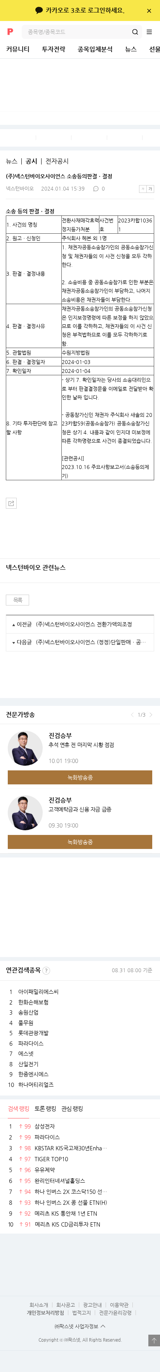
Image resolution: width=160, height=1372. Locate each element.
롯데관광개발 (33, 1033)
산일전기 (28, 1064)
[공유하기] (11, 503)
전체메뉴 (153, 32)
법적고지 (81, 1313)
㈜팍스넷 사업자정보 (76, 1326)
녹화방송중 (80, 777)
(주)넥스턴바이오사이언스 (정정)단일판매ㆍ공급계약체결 (92, 642)
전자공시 (57, 161)
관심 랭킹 (72, 1108)
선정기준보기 (46, 971)
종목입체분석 (95, 49)
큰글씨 (150, 189)
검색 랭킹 (18, 1108)
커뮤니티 (18, 49)
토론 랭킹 (45, 1108)
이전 (132, 714)
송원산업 (28, 1012)
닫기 (149, 10)
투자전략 (53, 49)
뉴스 (131, 49)
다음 (151, 714)
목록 (17, 600)
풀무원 (25, 1023)
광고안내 (92, 1305)
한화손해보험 (33, 1002)
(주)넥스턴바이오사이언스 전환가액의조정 (84, 624)
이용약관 (119, 1305)
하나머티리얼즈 (36, 1085)
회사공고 (65, 1305)
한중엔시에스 (33, 1074)
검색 (135, 32)
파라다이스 (30, 1043)
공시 (31, 161)
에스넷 (25, 1053)
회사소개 (39, 1305)
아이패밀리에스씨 (38, 992)
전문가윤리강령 (115, 1313)
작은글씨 (143, 189)
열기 (154, 1340)
